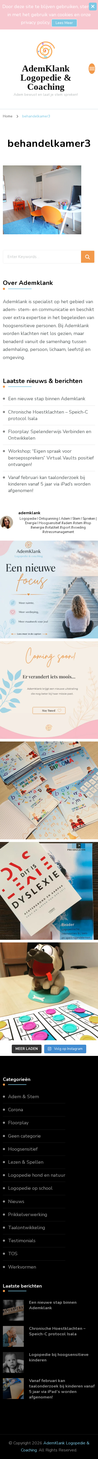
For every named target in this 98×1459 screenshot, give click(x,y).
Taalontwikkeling (26, 1227)
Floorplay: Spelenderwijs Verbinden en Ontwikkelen (49, 434)
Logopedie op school (30, 1188)
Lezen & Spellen (25, 1162)
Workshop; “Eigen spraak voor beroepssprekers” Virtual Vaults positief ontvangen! (51, 457)
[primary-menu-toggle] (92, 68)
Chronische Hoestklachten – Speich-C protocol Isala (48, 415)
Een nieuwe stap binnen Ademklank (46, 399)
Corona (15, 1110)
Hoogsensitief (23, 1149)
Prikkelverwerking (27, 1214)
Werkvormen (22, 1267)
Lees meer (64, 22)
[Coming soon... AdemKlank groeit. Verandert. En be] (49, 690)
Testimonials (22, 1240)
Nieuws (16, 1201)
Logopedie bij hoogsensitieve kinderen (59, 1357)
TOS (13, 1254)
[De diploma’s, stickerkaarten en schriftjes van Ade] (49, 790)
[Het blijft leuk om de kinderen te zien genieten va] (49, 991)
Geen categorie (24, 1136)
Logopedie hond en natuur (36, 1175)
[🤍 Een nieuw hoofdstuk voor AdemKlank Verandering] (49, 589)
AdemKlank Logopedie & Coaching (45, 77)
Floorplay (18, 1123)
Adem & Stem (23, 1096)
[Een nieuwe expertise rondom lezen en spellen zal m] (49, 891)
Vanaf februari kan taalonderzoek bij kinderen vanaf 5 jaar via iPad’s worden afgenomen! (49, 484)
